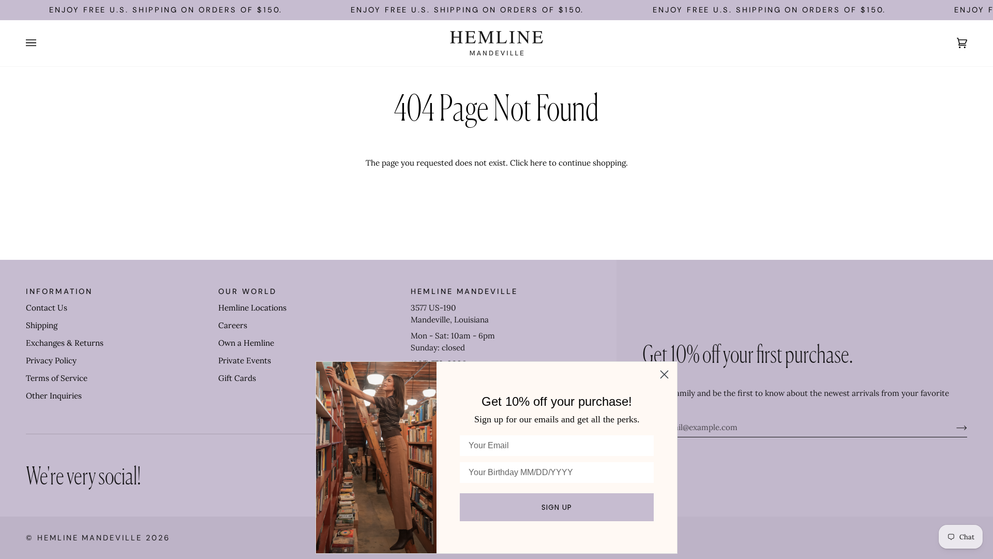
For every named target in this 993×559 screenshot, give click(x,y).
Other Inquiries (54, 396)
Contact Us (46, 308)
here (538, 163)
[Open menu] (41, 43)
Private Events (244, 360)
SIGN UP (556, 507)
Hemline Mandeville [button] (464, 291)
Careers (232, 325)
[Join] (953, 427)
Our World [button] (247, 291)
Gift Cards (237, 378)
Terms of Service (56, 378)
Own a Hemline (246, 343)
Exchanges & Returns (64, 343)
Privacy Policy (51, 360)
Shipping (41, 325)
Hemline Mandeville (89, 538)
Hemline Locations (252, 308)
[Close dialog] (664, 374)
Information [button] (59, 291)
